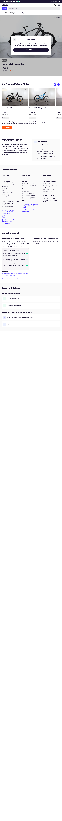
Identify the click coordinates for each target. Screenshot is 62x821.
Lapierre (19, 12)
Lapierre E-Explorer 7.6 (27, 12)
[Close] (32, 1)
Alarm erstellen (7, 127)
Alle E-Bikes (6, 12)
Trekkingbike (13, 12)
